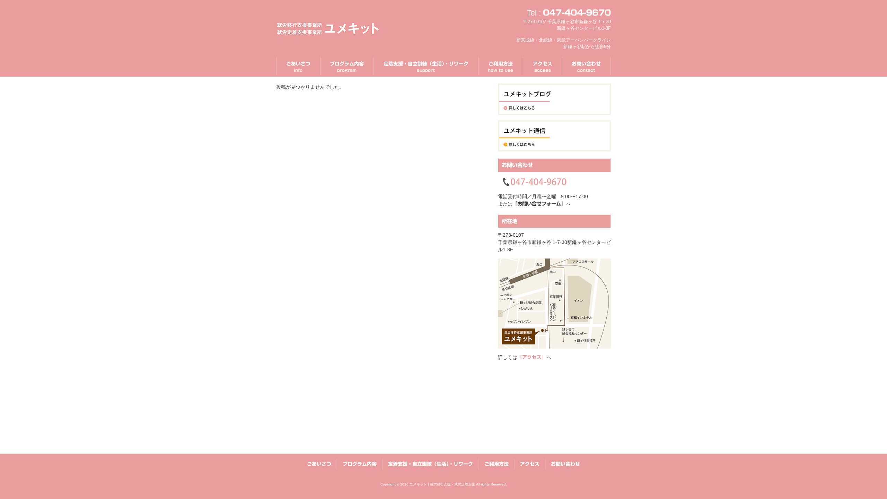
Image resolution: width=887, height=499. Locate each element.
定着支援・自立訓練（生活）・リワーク (430, 464)
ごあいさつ (319, 464)
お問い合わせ (565, 464)
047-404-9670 (577, 13)
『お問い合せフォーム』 (539, 203)
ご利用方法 (496, 464)
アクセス (529, 464)
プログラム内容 (360, 464)
